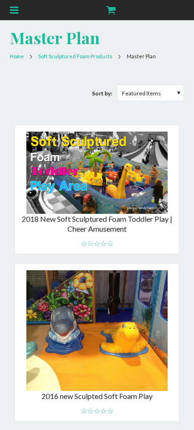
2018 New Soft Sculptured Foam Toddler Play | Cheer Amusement (97, 223)
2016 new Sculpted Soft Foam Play (97, 395)
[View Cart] (110, 10)
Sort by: (102, 93)
